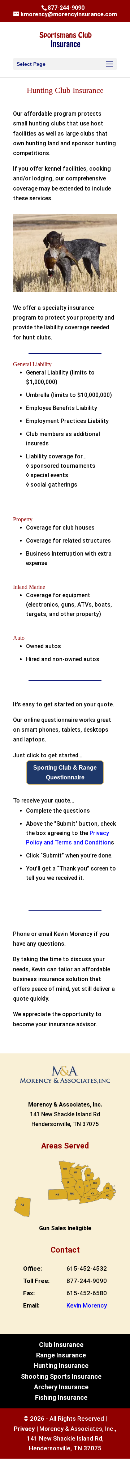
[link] (66, 39)
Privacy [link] (24, 1428)
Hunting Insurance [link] (61, 1365)
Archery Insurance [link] (61, 1387)
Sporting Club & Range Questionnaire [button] (65, 772)
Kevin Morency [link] (86, 1305)
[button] (65, 64)
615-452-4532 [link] (86, 1268)
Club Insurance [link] (61, 1344)
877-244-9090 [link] (86, 1280)
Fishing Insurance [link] (61, 1397)
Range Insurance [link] (61, 1355)
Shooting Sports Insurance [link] (61, 1376)
